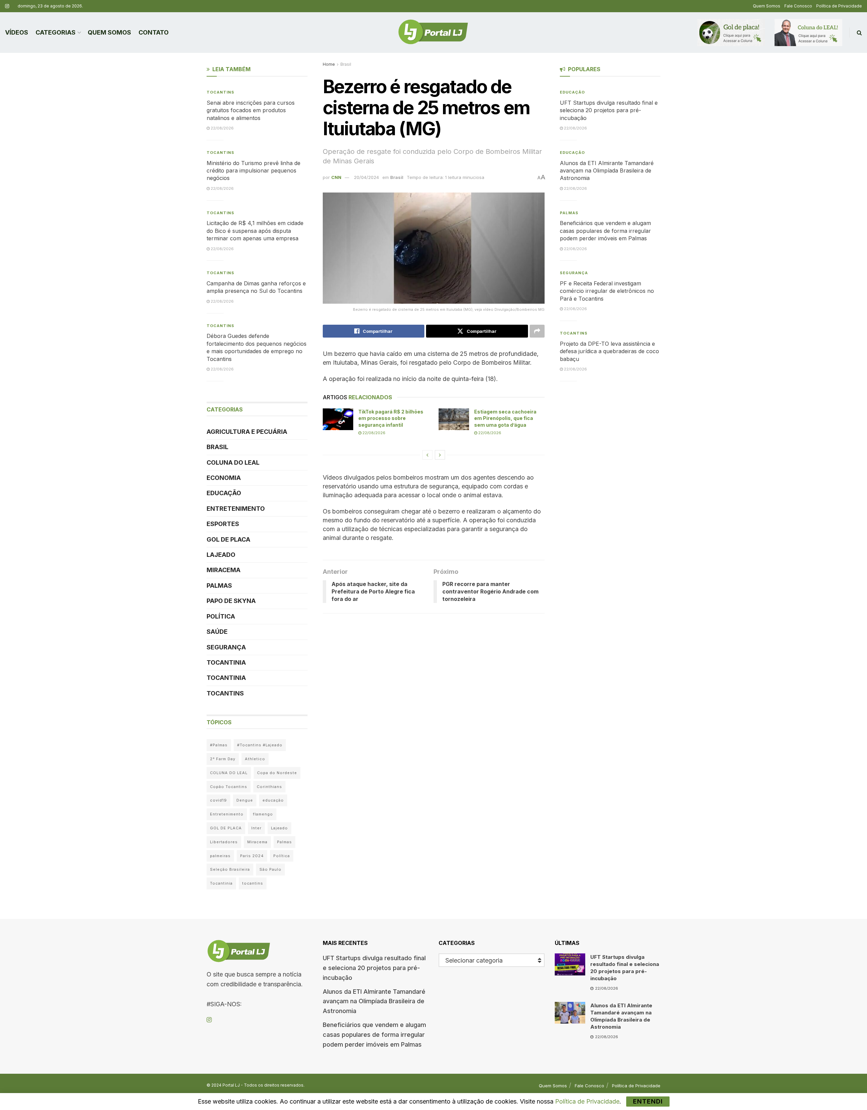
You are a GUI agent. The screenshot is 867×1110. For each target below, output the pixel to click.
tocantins (252, 883)
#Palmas (219, 745)
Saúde (217, 631)
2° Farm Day (222, 758)
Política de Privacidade (839, 5)
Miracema (223, 569)
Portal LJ (231, 1085)
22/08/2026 (373, 432)
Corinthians (269, 786)
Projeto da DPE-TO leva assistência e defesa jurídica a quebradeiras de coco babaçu (609, 351)
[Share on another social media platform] (537, 331)
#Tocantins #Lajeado (259, 745)
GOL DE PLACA (228, 539)
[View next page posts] (440, 455)
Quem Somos (766, 5)
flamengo (263, 814)
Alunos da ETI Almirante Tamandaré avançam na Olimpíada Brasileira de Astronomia (607, 171)
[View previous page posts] (427, 455)
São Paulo (270, 869)
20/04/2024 (366, 177)
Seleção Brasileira (230, 869)
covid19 (218, 800)
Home (329, 64)
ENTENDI (648, 1101)
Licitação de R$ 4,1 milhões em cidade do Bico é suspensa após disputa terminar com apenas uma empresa (255, 231)
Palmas (219, 585)
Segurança (226, 647)
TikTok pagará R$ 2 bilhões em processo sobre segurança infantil (390, 418)
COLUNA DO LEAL (233, 462)
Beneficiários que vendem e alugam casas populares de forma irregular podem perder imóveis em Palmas (605, 231)
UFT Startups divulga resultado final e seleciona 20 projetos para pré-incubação (609, 110)
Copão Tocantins (228, 786)
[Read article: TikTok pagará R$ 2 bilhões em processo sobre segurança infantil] (338, 419)
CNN (336, 177)
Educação (224, 493)
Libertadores (224, 842)
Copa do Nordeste (277, 772)
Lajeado (221, 554)
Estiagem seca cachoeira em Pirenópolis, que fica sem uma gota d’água (505, 418)
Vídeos (16, 32)
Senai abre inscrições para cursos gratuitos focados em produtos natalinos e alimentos (251, 110)
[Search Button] (859, 32)
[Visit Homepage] (433, 32)
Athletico (255, 758)
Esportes (223, 523)
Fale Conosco (798, 5)
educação (273, 800)
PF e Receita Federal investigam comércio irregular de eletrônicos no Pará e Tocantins (607, 291)
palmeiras (220, 855)
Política (221, 616)
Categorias (56, 32)
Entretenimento (236, 508)
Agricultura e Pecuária (247, 431)
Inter (256, 828)
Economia (224, 477)
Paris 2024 (252, 855)
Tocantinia (226, 662)
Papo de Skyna (231, 600)
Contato (154, 32)
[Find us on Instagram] (7, 6)
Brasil (345, 64)
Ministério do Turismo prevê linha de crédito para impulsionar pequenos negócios (253, 171)
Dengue (244, 800)
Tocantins (220, 92)
